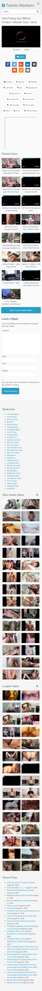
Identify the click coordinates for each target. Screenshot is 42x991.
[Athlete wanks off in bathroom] (30, 626)
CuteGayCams (12, 434)
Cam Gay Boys (12, 427)
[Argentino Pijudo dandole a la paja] (30, 614)
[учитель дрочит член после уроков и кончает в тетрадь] (11, 541)
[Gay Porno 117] (11, 817)
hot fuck (29, 93)
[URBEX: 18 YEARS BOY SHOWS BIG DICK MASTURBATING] (11, 589)
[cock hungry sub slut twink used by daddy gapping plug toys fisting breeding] (11, 695)
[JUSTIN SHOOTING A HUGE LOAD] (11, 577)
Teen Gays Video (13, 476)
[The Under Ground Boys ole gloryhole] (30, 756)
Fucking (9, 82)
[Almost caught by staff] (11, 553)
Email (4, 363)
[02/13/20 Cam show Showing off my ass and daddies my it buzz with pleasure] (11, 707)
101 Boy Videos (12, 414)
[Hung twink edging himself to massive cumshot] (30, 638)
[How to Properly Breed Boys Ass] (11, 854)
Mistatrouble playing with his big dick (20, 895)
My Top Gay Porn (13, 468)
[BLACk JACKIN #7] (30, 781)
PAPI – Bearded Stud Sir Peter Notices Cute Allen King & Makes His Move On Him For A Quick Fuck (22, 949)
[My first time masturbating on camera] (30, 650)
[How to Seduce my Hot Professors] (30, 768)
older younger (14, 105)
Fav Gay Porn (12, 437)
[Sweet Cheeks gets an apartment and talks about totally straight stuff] (30, 720)
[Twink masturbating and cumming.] (11, 601)
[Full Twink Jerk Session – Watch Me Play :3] (30, 577)
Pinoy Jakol (11, 908)
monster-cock (14, 99)
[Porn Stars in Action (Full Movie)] (30, 805)
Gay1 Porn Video (13, 452)
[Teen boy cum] (11, 626)
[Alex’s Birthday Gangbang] (30, 854)
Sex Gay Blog (12, 470)
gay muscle (15, 93)
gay (20, 87)
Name (4, 356)
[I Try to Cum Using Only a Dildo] (11, 805)
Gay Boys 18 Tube (13, 440)
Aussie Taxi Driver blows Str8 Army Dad (21, 921)
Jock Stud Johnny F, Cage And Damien (21, 882)
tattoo (7, 110)
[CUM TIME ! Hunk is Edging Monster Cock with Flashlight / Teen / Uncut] (30, 589)
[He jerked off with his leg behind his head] (11, 650)
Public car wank (12, 905)
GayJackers (11, 455)
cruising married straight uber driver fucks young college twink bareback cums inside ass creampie (22, 967)
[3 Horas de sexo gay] (30, 707)
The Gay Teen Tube (14, 478)
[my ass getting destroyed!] (30, 866)
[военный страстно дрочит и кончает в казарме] (11, 674)
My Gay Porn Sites (13, 465)
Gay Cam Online (13, 442)
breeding (33, 82)
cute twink (9, 87)
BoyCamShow (12, 424)
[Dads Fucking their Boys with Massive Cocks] (11, 768)
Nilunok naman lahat (14, 980)
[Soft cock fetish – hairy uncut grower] (11, 662)
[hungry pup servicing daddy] (11, 756)
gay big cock (32, 87)
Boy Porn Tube (12, 419)
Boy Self (10, 422)
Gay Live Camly (12, 445)
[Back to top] (38, 986)
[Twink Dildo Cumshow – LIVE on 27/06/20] (11, 614)
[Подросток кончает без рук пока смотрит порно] (11, 516)
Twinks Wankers (19, 5)
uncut (18, 110)
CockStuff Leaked (13, 429)
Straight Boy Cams (13, 473)
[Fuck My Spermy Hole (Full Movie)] (30, 732)
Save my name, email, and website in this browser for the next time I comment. (20, 383)
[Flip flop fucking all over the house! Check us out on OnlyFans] (30, 744)
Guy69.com (11, 458)
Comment (5, 330)
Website (5, 370)
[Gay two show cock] (30, 841)
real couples (29, 105)
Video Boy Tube (12, 486)
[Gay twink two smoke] (30, 553)
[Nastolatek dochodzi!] (30, 674)
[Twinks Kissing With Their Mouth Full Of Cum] (30, 565)
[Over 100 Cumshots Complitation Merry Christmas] (30, 817)
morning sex (29, 99)
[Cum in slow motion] (30, 662)
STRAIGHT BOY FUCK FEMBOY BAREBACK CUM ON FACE (19, 932)
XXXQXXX (11, 488)
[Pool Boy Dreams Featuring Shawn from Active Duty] (30, 829)
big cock (21, 82)
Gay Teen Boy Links (14, 447)
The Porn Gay (12, 481)
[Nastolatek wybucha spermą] (30, 516)
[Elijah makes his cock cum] (11, 565)
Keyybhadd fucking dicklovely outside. (20, 890)
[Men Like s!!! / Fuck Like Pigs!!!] (11, 744)
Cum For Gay (12, 432)
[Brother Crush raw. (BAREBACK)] (11, 866)
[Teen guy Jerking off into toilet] (11, 638)
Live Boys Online (13, 463)
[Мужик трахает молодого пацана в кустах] (11, 504)
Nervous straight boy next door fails (19, 900)
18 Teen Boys (12, 417)
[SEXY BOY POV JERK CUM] (30, 504)
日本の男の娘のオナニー (16, 887)
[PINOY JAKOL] (30, 528)
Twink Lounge (12, 483)
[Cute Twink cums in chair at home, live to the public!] (11, 528)
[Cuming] (30, 541)
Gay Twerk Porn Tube (14, 450)
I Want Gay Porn (13, 460)
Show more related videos (21, 310)
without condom (32, 110)
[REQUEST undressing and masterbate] (30, 601)
